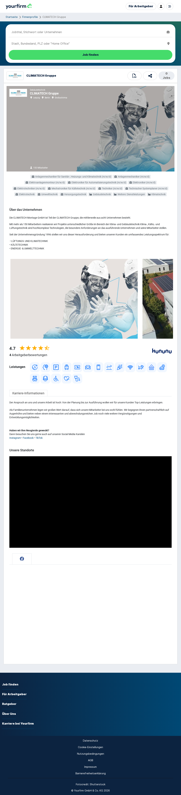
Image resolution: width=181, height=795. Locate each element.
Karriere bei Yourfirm (18, 723)
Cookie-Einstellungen (90, 747)
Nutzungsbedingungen (90, 753)
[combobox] (88, 32)
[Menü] (169, 6)
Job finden (10, 684)
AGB (90, 760)
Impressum (90, 766)
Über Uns (9, 714)
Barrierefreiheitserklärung (90, 773)
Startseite (12, 16)
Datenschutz (90, 740)
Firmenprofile (30, 16)
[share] (150, 76)
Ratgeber (9, 704)
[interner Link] (18, 6)
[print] (134, 76)
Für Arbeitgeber (141, 6)
